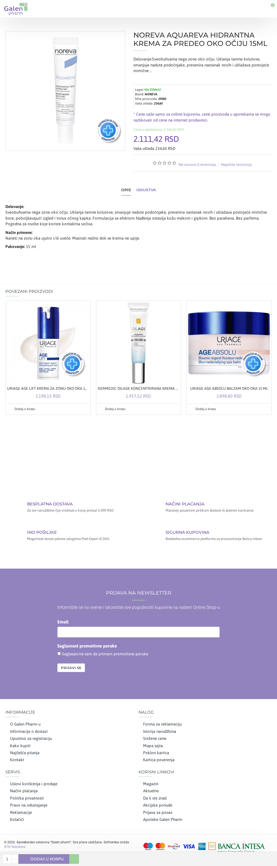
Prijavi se (71, 668)
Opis (126, 190)
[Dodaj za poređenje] (84, 409)
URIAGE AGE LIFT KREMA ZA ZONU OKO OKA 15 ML (48, 388)
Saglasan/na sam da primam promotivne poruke (105, 654)
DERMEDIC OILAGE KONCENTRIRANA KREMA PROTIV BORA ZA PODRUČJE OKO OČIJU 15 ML (139, 388)
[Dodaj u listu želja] (78, 409)
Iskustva (146, 190)
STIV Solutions (14, 847)
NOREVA (151, 94)
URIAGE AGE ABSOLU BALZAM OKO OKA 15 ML (229, 388)
